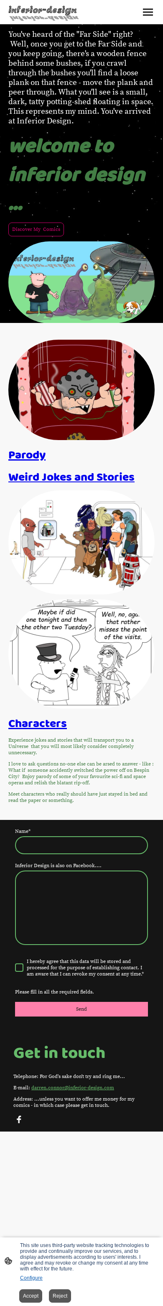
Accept (30, 1296)
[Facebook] (19, 1119)
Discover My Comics (36, 229)
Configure (31, 1278)
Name (23, 831)
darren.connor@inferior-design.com (72, 1088)
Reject (60, 1296)
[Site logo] (44, 12)
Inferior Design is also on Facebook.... (58, 866)
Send (81, 1009)
